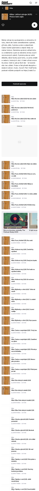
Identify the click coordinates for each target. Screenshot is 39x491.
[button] (30, 3)
